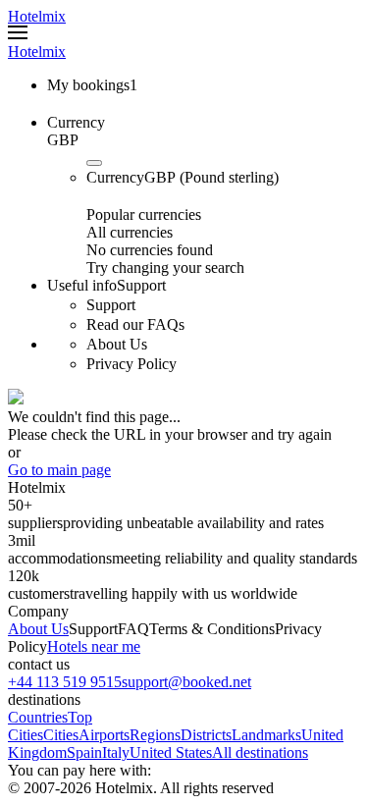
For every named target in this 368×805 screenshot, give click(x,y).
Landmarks (266, 734)
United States (171, 752)
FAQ (133, 628)
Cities (61, 734)
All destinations (260, 752)
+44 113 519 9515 (65, 681)
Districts (206, 734)
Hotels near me (93, 646)
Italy (116, 752)
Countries (38, 717)
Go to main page (59, 469)
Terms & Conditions (212, 628)
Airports (104, 734)
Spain (84, 752)
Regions (155, 734)
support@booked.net (186, 681)
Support (93, 628)
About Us (38, 628)
